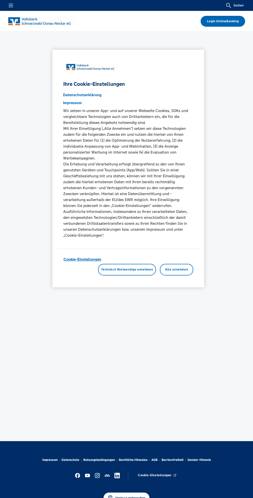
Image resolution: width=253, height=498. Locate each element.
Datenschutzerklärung (82, 94)
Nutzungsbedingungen (99, 460)
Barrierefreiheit (173, 460)
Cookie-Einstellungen (82, 259)
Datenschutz (70, 460)
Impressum (50, 460)
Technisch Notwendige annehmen (127, 270)
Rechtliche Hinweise (133, 460)
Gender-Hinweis (199, 460)
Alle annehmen (176, 270)
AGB (154, 460)
